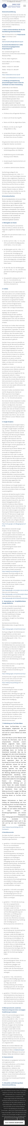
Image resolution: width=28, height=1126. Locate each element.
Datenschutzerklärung (11, 1119)
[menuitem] (24, 6)
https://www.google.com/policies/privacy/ (13, 629)
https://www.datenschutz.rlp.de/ (11, 74)
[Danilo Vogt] (11, 6)
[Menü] (24, 6)
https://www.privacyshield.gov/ (10, 571)
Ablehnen (21, 1119)
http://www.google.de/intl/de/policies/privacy (14, 598)
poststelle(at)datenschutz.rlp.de (15, 77)
